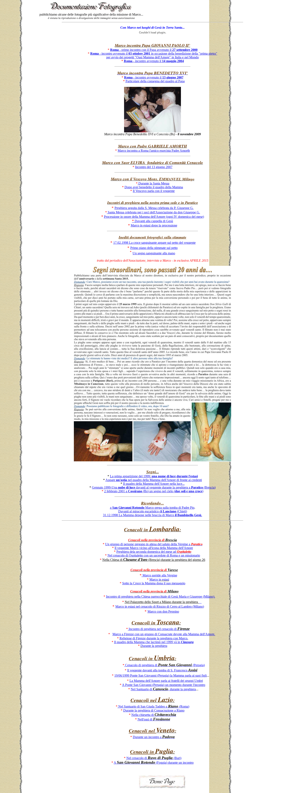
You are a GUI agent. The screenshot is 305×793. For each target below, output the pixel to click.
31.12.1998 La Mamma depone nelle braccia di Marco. (152, 515)
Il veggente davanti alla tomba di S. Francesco (162, 670)
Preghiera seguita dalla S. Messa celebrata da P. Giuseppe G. (154, 208)
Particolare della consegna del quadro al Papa (155, 81)
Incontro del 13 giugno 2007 (153, 167)
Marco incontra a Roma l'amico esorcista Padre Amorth (154, 150)
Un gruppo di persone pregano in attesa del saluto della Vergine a (154, 544)
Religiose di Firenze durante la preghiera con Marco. (154, 638)
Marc (154, 579)
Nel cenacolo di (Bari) (153, 758)
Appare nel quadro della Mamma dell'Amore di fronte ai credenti (153, 480)
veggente (154, 242)
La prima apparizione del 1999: (154, 476)
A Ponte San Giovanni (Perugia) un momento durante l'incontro (163, 685)
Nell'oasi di (154, 719)
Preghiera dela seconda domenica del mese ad (153, 551)
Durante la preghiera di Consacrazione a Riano (153, 710)
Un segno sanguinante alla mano (154, 253)
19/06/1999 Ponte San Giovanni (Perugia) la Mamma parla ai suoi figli (160, 675)
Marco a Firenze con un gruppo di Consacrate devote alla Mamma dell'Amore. (163, 634)
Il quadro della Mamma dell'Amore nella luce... (154, 483)
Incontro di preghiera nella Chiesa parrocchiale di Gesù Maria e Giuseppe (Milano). (160, 596)
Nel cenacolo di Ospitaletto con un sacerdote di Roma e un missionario (153, 555)
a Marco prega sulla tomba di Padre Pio (152, 507)
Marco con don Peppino (163, 611)
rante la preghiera (155, 646)
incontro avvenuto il (153, 77)
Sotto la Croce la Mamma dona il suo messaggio (153, 583)
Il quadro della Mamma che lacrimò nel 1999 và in (154, 642)
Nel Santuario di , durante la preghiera (163, 689)
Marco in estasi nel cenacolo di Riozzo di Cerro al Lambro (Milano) (159, 606)
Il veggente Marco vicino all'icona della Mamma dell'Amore (154, 548)
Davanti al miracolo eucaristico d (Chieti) (152, 511)
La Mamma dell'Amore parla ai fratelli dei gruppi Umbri (166, 680)
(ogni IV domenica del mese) (154, 216)
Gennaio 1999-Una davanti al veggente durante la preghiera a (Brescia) (154, 487)
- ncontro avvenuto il (154, 61)
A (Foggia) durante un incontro (154, 762)
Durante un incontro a (154, 737)
